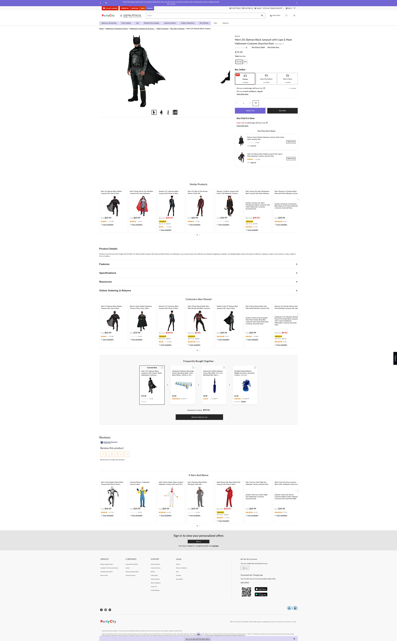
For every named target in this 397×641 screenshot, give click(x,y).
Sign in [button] (290, 8)
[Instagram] (110, 610)
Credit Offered (236, 8)
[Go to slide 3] (168, 112)
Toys (137, 23)
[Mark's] (143, 8)
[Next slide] (297, 3)
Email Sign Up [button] (248, 8)
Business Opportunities (132, 571)
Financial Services (130, 575)
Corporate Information (132, 564)
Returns (153, 571)
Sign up (244, 568)
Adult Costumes (162, 28)
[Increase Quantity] (250, 103)
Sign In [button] (198, 541)
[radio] (239, 62)
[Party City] (150, 8)
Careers (128, 568)
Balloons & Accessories (109, 23)
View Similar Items (273, 47)
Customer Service (155, 568)
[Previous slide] (100, 3)
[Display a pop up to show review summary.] (186, 399)
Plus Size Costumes (177, 28)
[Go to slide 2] (161, 112)
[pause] (106, 3)
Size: (237, 56)
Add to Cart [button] (250, 111)
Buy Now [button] (282, 111)
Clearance (225, 23)
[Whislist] (286, 15)
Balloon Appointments (106, 564)
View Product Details (258, 47)
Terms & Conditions (181, 568)
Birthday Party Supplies (151, 23)
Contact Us (154, 586)
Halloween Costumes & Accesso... (142, 28)
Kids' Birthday (204, 23)
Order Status (276, 15)
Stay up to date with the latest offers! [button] (197, 639)
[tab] (245, 78)
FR (294, 8)
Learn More (245, 582)
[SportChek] (135, 8)
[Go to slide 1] (154, 112)
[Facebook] (101, 610)
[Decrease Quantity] (237, 103)
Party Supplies (126, 23)
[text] (113, 221)
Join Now (215, 546)
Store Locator (104, 575)
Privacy (178, 564)
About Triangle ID (155, 582)
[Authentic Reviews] (109, 442)
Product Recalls (155, 579)
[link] (242, 47)
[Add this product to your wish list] (256, 103)
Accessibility (179, 579)
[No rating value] (240, 47)
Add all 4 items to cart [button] (199, 417)
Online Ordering (155, 564)
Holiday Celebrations (187, 23)
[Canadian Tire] (125, 8)
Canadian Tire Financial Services (109, 568)
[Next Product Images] (226, 75)
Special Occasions (170, 23)
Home (101, 28)
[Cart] (294, 15)
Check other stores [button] (242, 94)
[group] (171, 221)
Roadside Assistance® (106, 571)
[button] (262, 15)
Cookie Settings (155, 590)
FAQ (177, 571)
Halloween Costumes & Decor (117, 28)
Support (259, 8)
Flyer (215, 23)
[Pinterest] (105, 610)
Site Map (178, 575)
